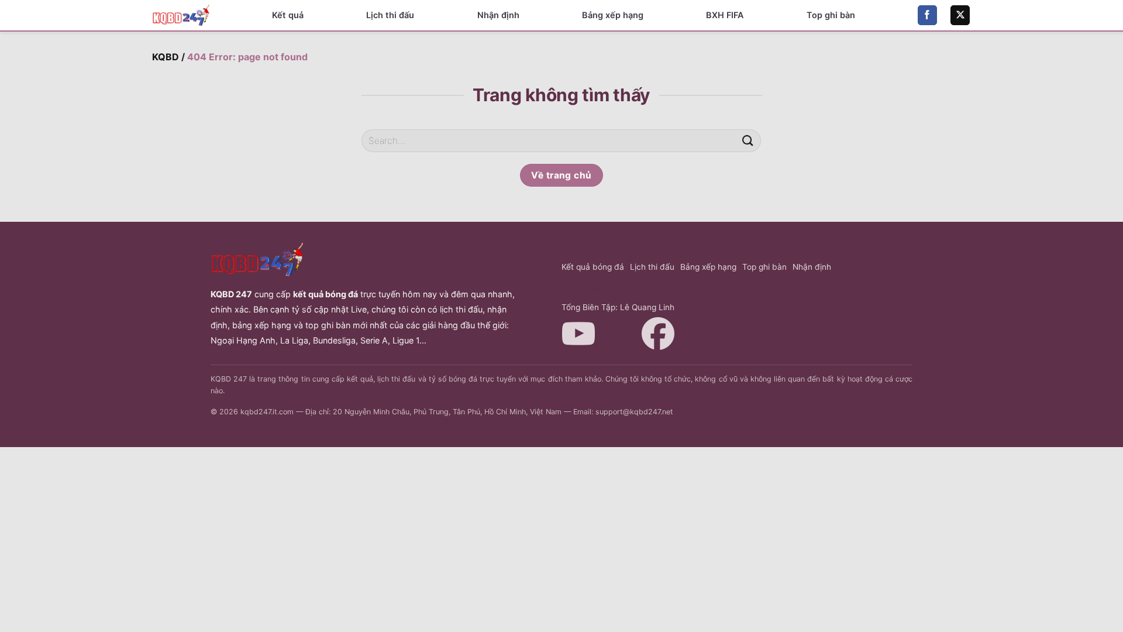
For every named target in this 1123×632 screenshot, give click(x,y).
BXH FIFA (725, 15)
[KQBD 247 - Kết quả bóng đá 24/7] (181, 15)
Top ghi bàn (831, 15)
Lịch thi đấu (390, 15)
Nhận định (498, 15)
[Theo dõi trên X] (960, 15)
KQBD (165, 57)
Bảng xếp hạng (612, 15)
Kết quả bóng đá (593, 267)
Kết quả (288, 15)
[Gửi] (747, 140)
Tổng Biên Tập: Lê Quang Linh (618, 307)
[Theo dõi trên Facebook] (927, 15)
